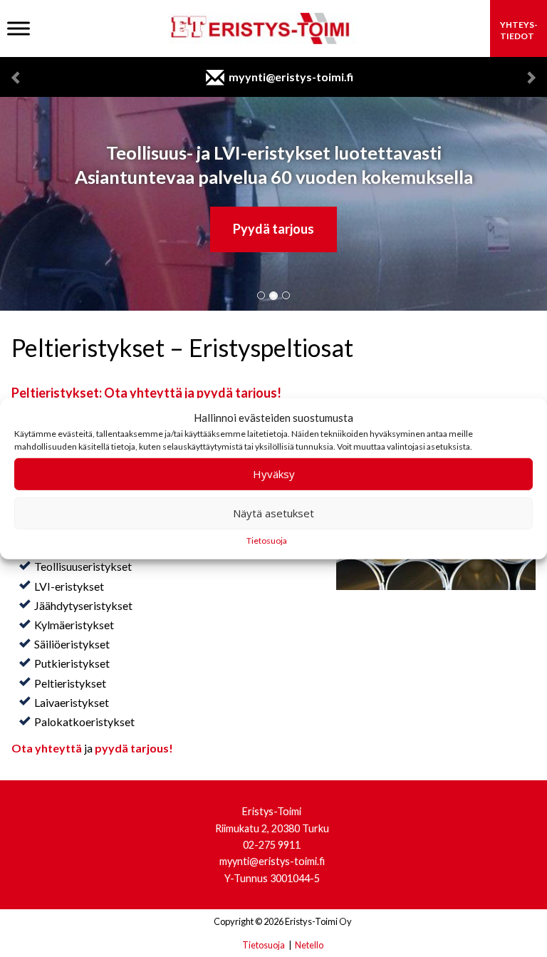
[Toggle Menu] (18, 28)
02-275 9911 (272, 845)
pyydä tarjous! (134, 748)
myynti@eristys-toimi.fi (291, 76)
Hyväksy (274, 474)
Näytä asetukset (273, 513)
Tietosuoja (266, 540)
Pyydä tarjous (273, 229)
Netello (309, 945)
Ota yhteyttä (46, 748)
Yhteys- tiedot (519, 30)
